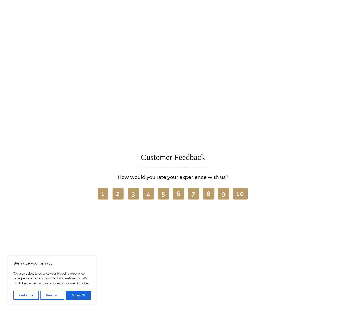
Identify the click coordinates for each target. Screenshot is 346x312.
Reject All (52, 295)
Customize (26, 295)
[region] (52, 280)
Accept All (78, 295)
